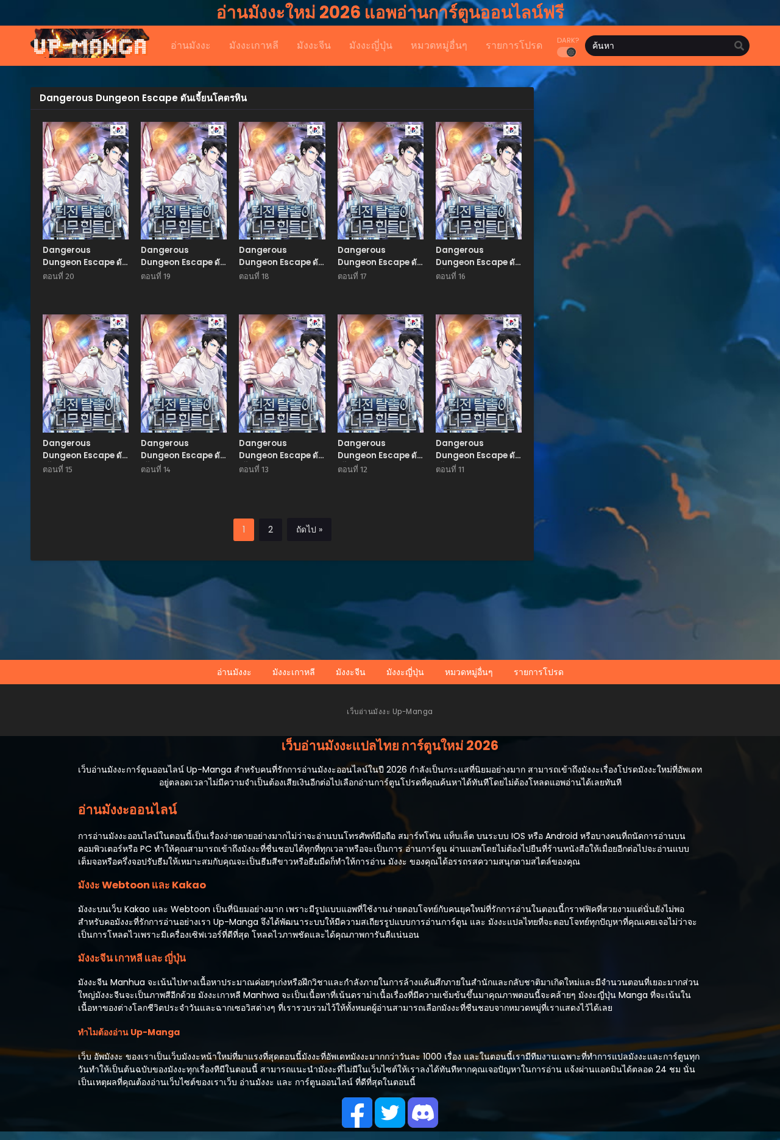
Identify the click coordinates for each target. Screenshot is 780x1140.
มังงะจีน (351, 672)
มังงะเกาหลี (293, 672)
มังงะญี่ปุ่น (405, 672)
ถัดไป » (309, 529)
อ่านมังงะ (234, 672)
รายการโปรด (539, 672)
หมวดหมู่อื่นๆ (469, 672)
